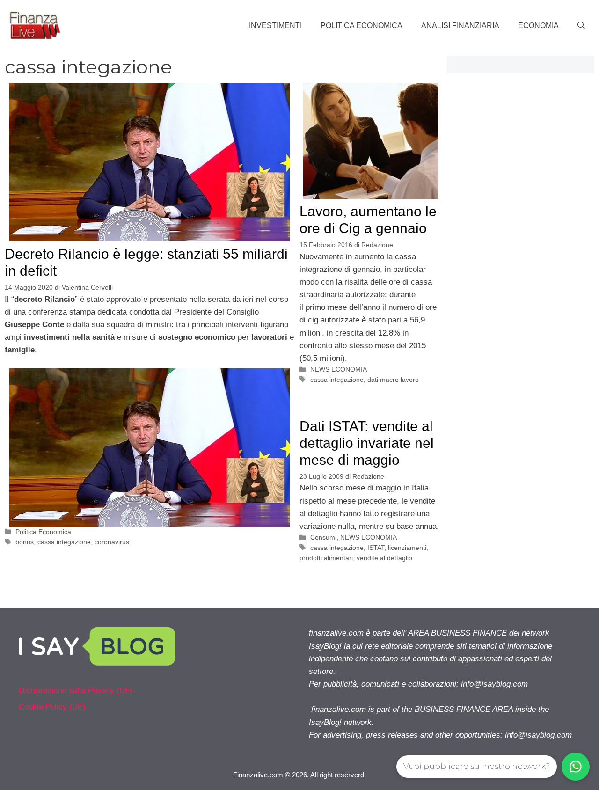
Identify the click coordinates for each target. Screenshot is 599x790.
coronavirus (112, 542)
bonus (24, 542)
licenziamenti (407, 547)
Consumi (323, 537)
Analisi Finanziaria (460, 25)
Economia (538, 25)
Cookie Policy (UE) (52, 706)
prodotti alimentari (326, 558)
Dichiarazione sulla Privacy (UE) (76, 690)
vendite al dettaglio (384, 558)
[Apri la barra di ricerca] (581, 25)
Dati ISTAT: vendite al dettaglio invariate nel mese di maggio (367, 443)
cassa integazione (64, 542)
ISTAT (375, 547)
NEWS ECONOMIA (338, 369)
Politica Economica (361, 25)
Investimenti (275, 25)
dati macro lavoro (393, 379)
